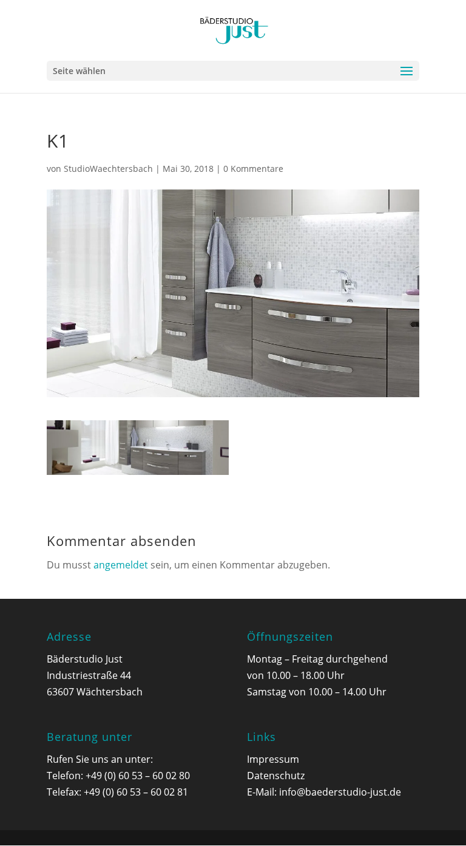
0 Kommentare (253, 168)
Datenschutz (276, 775)
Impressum (273, 759)
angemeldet (120, 564)
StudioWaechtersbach (108, 168)
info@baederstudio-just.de (340, 792)
